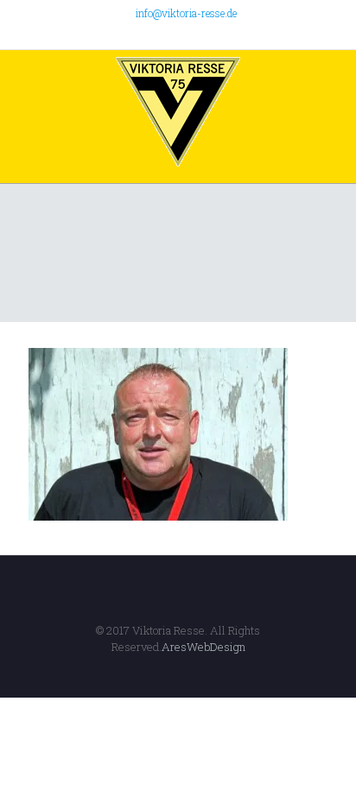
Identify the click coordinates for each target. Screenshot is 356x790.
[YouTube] (190, 34)
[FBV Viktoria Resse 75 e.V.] (178, 112)
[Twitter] (167, 34)
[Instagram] (212, 34)
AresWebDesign (203, 646)
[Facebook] (145, 34)
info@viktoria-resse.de (186, 13)
